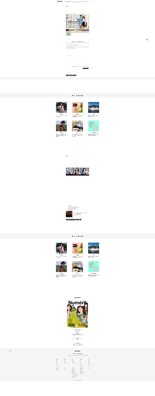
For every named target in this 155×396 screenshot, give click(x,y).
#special (67, 75)
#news (81, 227)
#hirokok (71, 75)
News (73, 2)
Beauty (68, 1)
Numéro (59, 1)
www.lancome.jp (70, 213)
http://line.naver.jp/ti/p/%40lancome (72, 215)
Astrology (82, 1)
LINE (72, 98)
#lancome (77, 227)
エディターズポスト (80, 2)
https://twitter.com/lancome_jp (72, 216)
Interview (76, 1)
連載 (76, 2)
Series (79, 1)
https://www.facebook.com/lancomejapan (74, 214)
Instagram (80, 98)
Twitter (76, 98)
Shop (87, 1)
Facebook (74, 98)
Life (74, 1)
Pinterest (82, 98)
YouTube (78, 98)
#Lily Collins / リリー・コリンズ (70, 227)
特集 (75, 2)
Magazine (85, 1)
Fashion (65, 1)
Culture (72, 1)
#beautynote (74, 75)
